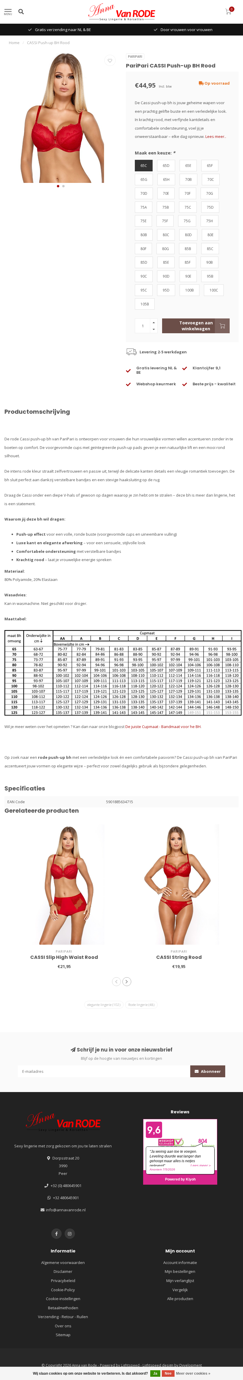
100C (214, 290)
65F (210, 165)
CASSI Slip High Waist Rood (64, 957)
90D (166, 276)
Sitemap (63, 1334)
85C (210, 248)
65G (143, 179)
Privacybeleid (63, 1280)
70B (188, 179)
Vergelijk (180, 1289)
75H (209, 220)
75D (210, 207)
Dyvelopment (190, 1365)
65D (166, 165)
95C (143, 290)
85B (188, 248)
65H (166, 179)
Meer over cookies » (193, 1373)
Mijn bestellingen (180, 1271)
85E (166, 262)
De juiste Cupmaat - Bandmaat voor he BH (163, 726)
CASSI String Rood (179, 957)
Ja (155, 1373)
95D (166, 290)
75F (165, 220)
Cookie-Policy (63, 1289)
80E (210, 234)
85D (143, 262)
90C (143, 276)
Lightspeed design (158, 1365)
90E (188, 276)
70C (210, 179)
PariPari (135, 56)
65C (143, 165)
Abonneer (210, 1071)
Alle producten (180, 1298)
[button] (58, 186)
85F (188, 262)
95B (210, 276)
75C (188, 207)
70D (143, 193)
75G (187, 220)
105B (144, 304)
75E (143, 220)
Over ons (63, 1326)
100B (189, 290)
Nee (168, 1373)
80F (143, 248)
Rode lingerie (141, 1004)
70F (188, 193)
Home (14, 42)
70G (209, 193)
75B (165, 207)
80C (166, 234)
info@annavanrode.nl (66, 1209)
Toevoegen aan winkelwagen (196, 325)
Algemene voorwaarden (63, 1262)
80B (143, 234)
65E (188, 165)
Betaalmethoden (63, 1307)
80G (165, 248)
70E (166, 193)
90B (209, 262)
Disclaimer (63, 1271)
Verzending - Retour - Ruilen (63, 1316)
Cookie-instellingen (63, 1298)
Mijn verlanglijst (180, 1280)
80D (188, 234)
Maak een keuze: (155, 153)
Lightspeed (130, 1365)
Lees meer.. (215, 136)
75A (143, 207)
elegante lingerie (103, 1004)
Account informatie (180, 1262)
